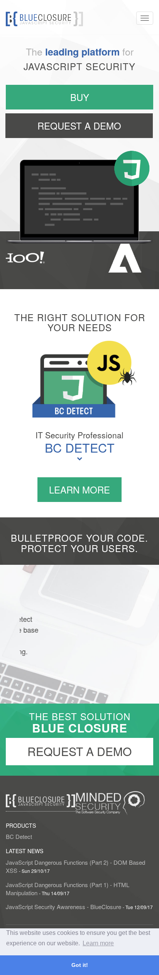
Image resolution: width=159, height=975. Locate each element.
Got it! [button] (79, 965)
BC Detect (80, 447)
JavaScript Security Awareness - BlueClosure (64, 907)
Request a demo (79, 125)
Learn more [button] (98, 943)
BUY (79, 97)
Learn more (79, 489)
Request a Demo (79, 751)
